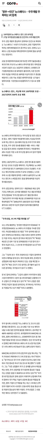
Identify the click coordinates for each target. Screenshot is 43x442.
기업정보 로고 (12, 3)
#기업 (22, 421)
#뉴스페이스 (6, 421)
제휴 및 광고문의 (19, 431)
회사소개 (8, 431)
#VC (26, 421)
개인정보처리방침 (32, 431)
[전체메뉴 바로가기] (3, 3)
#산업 (17, 421)
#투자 (12, 421)
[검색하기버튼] (39, 3)
